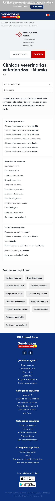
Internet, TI (27, 395)
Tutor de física (27, 436)
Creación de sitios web (14, 175)
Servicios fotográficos (27, 440)
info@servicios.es (29, 337)
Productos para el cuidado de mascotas (24, 246)
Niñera (27, 456)
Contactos (27, 376)
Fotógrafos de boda (13, 185)
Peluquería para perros (17, 232)
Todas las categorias (27, 383)
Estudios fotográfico (13, 198)
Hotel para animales (16, 255)
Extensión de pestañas (14, 189)
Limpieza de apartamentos (16, 203)
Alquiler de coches (12, 166)
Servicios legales (11, 208)
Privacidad (27, 372)
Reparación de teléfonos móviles (27, 459)
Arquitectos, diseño (27, 410)
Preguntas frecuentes (27, 379)
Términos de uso (27, 369)
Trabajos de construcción (27, 463)
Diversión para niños (13, 180)
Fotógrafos (27, 429)
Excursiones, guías (12, 171)
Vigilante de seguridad (27, 406)
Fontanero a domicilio (14, 212)
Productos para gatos (17, 250)
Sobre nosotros (27, 365)
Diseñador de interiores (14, 194)
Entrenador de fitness (27, 433)
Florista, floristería (27, 425)
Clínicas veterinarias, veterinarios (21, 126)
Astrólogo (27, 413)
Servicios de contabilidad (15, 217)
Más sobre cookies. (20, 7)
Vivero (10, 241)
